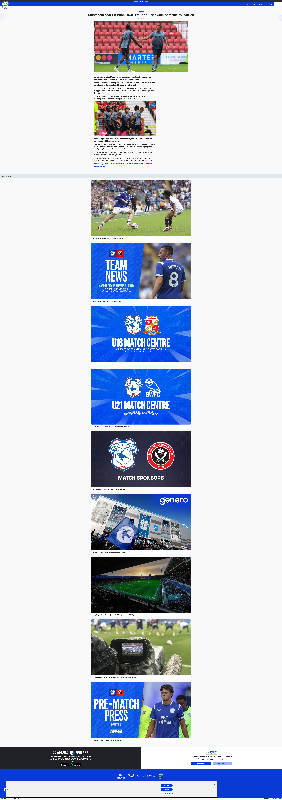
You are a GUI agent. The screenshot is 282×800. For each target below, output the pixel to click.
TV (247, 4)
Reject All (166, 789)
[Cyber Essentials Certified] (161, 776)
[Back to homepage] (5, 5)
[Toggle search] (276, 4)
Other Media (277, 798)
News (260, 4)
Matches (253, 4)
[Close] (214, 784)
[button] (5, 790)
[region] (111, 789)
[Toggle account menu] (280, 4)
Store (146, 1)
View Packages (201, 763)
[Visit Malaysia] (121, 776)
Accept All (167, 785)
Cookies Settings (167, 793)
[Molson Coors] (151, 776)
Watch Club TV (222, 763)
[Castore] (131, 776)
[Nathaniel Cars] (141, 776)
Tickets (136, 1)
